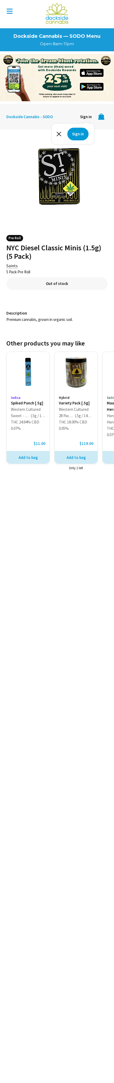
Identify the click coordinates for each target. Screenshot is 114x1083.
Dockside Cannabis (57, 13)
